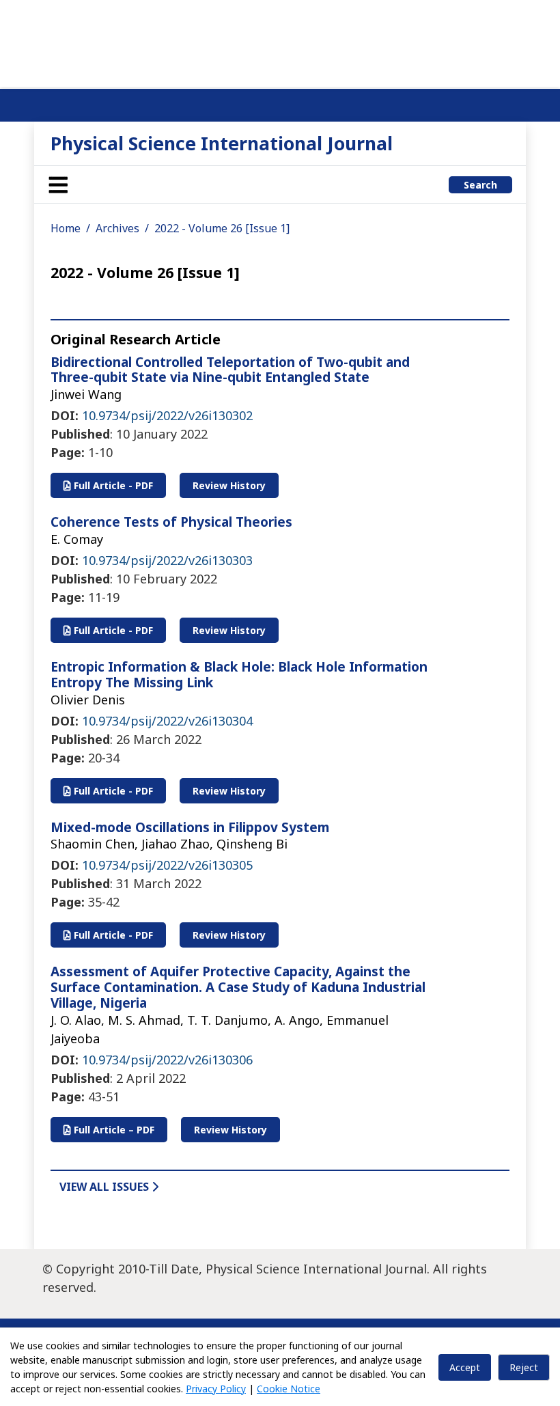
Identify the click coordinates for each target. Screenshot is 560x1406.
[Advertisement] (280, 41)
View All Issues (105, 1186)
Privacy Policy (216, 1388)
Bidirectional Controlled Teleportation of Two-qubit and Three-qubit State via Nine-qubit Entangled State (230, 370)
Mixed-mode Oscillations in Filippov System (190, 827)
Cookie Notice (288, 1388)
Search (480, 184)
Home (66, 228)
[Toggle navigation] (58, 184)
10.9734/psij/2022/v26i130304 (167, 721)
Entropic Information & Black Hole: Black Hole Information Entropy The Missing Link (239, 674)
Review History (229, 485)
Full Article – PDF (112, 1129)
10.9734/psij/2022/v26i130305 (167, 865)
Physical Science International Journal (222, 143)
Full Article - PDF (112, 485)
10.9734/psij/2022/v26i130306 (167, 1059)
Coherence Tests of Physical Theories (171, 522)
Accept (464, 1367)
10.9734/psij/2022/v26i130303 (167, 560)
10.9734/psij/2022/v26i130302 (167, 415)
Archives (117, 228)
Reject (523, 1367)
